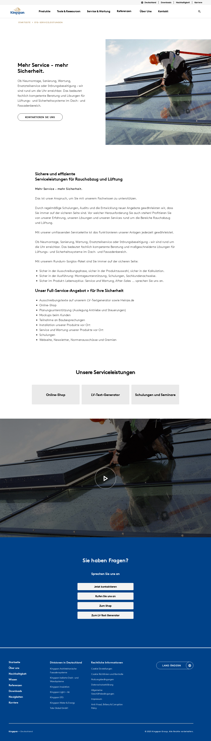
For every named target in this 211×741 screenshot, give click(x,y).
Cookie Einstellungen (101, 668)
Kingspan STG (56, 697)
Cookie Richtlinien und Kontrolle (107, 674)
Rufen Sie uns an (105, 596)
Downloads (166, 2)
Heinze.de (127, 300)
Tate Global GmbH (59, 708)
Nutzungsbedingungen (102, 679)
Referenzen (124, 11)
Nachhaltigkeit (183, 2)
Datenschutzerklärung (102, 684)
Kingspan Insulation (59, 686)
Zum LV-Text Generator (105, 615)
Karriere (198, 2)
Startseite (14, 662)
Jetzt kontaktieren (105, 586)
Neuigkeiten (16, 696)
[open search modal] (199, 11)
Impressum (96, 698)
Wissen (13, 679)
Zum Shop (105, 605)
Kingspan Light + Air (60, 692)
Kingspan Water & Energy (62, 702)
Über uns (14, 667)
